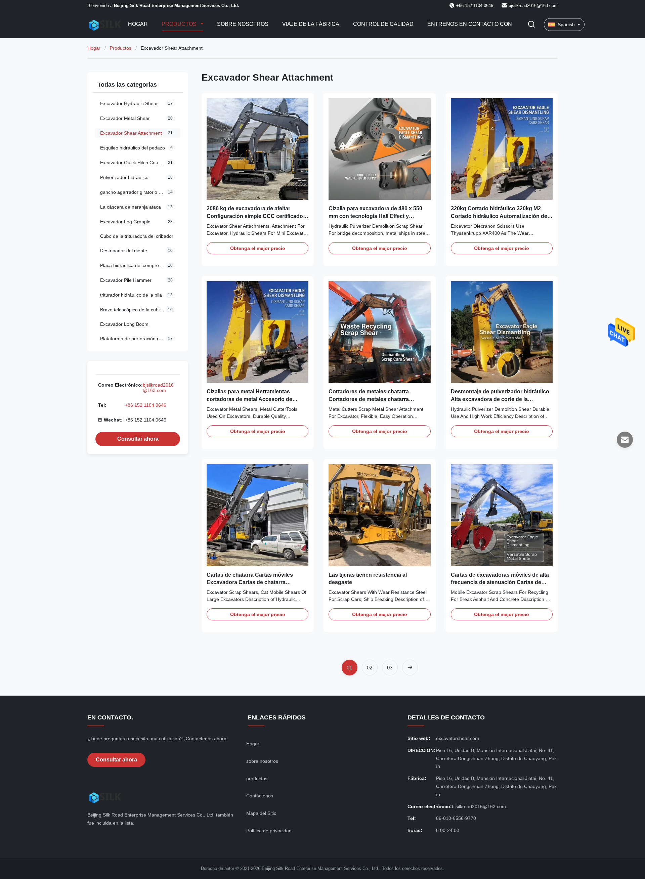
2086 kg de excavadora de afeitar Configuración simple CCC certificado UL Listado (255, 216)
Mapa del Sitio (261, 813)
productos (256, 778)
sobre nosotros (262, 761)
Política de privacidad (269, 830)
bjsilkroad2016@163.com (533, 5)
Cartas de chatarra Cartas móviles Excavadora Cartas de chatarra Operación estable (250, 582)
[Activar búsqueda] (531, 24)
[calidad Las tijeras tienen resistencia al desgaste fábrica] (379, 515)
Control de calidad (383, 24)
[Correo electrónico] (625, 440)
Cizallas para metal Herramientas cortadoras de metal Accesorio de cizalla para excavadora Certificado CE (256, 399)
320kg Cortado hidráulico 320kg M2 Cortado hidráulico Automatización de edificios (499, 216)
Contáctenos (259, 795)
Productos (180, 24)
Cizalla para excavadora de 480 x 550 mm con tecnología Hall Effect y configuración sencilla (375, 216)
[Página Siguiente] (410, 667)
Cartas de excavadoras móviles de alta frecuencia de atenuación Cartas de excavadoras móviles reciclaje (500, 582)
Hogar (138, 24)
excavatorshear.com (457, 738)
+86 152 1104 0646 (145, 405)
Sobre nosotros (242, 24)
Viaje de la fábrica (310, 24)
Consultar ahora (138, 439)
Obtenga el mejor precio (257, 248)
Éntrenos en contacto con (469, 24)
